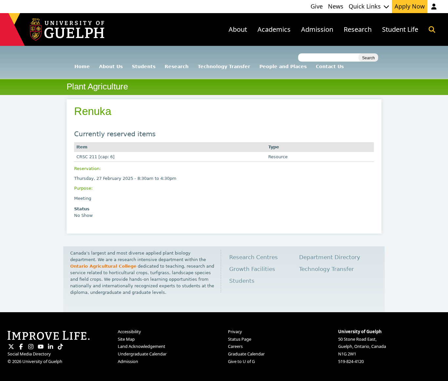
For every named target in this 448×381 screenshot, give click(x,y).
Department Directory (329, 257)
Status (82, 208)
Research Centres (253, 257)
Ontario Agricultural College (103, 266)
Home (82, 66)
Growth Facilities (252, 269)
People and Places (283, 66)
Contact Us (330, 66)
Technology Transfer (224, 66)
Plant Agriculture (97, 86)
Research (177, 66)
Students (143, 66)
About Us (111, 66)
